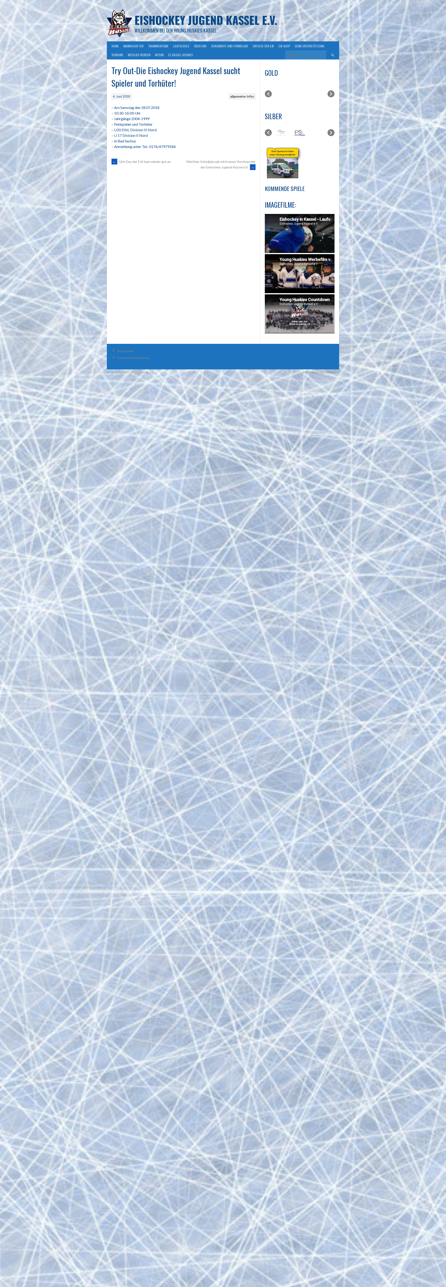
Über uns (200, 45)
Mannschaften (133, 45)
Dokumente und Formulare (229, 45)
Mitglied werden (139, 54)
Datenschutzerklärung (133, 358)
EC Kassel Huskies (180, 54)
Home (115, 45)
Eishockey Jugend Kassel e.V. (205, 20)
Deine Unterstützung (309, 45)
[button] (268, 93)
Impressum (125, 351)
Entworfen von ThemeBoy (321, 372)
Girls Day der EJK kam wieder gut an (142, 162)
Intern (159, 54)
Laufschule (181, 45)
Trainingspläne (158, 45)
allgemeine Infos (242, 96)
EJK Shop (284, 45)
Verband (117, 54)
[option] (285, 94)
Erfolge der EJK (263, 45)
